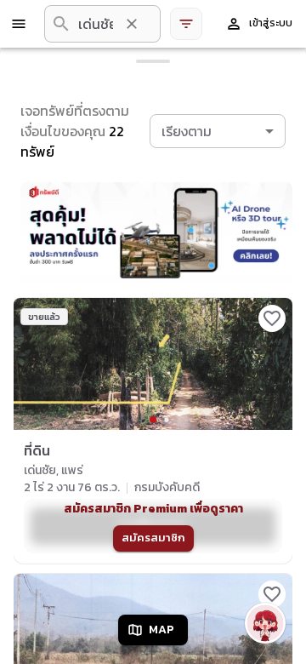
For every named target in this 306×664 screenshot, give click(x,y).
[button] (218, 131)
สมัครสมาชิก (153, 537)
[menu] (19, 24)
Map (161, 629)
